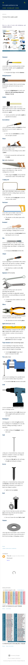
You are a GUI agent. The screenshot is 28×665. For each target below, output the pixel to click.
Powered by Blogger (15, 655)
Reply (8, 560)
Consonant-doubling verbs (13, 644)
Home (4, 8)
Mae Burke (18, 658)
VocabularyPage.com (10, 5)
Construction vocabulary (11, 548)
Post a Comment (9, 646)
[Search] (25, 2)
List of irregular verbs (12, 606)
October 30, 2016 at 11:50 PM (18, 555)
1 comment (8, 608)
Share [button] (3, 546)
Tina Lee (9, 556)
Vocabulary (10, 8)
